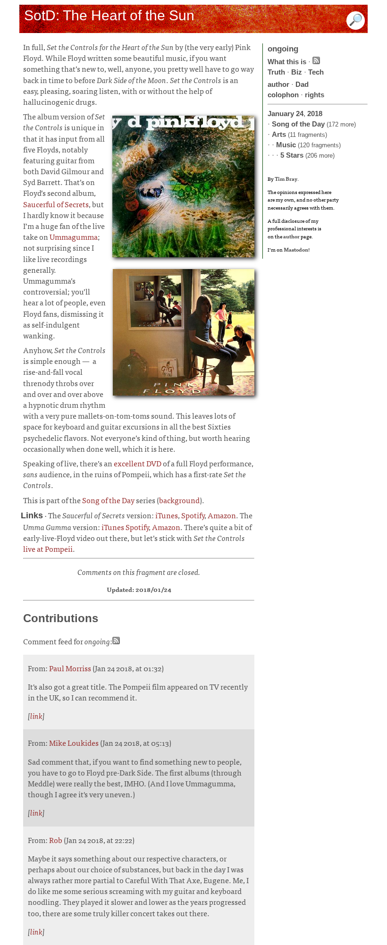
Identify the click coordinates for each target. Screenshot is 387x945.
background (179, 500)
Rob (55, 840)
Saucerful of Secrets (56, 204)
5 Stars (291, 155)
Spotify (192, 515)
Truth (276, 72)
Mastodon (296, 249)
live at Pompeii (48, 548)
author (278, 84)
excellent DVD (137, 463)
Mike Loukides (74, 742)
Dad (302, 84)
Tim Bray (286, 178)
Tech (316, 72)
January (281, 114)
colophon (283, 95)
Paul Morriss (70, 668)
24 (299, 114)
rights (314, 95)
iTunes (166, 515)
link (36, 715)
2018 (314, 114)
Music (286, 145)
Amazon (222, 515)
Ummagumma (74, 236)
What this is (287, 62)
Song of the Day (108, 500)
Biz (296, 72)
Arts (279, 134)
